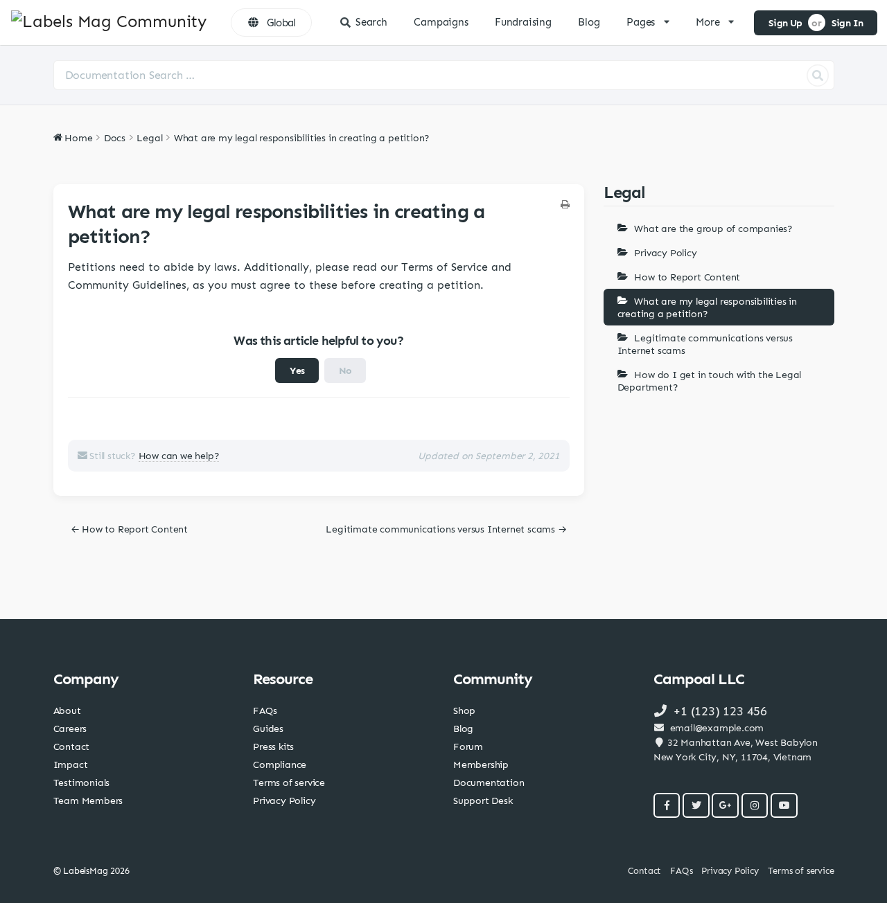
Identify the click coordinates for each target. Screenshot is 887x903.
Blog (588, 22)
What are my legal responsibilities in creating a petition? (707, 307)
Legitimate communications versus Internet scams (705, 344)
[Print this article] (565, 205)
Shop (464, 710)
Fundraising (523, 22)
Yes (297, 370)
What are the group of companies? (713, 228)
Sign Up (785, 22)
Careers (70, 728)
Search (371, 22)
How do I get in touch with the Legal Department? (709, 380)
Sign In (847, 22)
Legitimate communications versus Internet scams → (446, 529)
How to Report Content (687, 277)
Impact (70, 764)
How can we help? (179, 455)
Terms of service (289, 782)
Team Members (88, 800)
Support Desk (483, 800)
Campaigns (441, 22)
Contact (71, 746)
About (67, 710)
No (345, 370)
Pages (640, 22)
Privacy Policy (665, 252)
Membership (481, 764)
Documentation (488, 782)
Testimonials (81, 782)
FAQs (264, 710)
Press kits (273, 746)
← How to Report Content (129, 529)
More (707, 22)
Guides (268, 728)
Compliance (279, 764)
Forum (468, 746)
